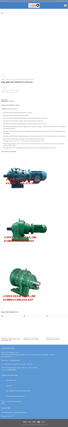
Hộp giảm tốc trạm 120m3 (52, 339)
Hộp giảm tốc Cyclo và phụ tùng (24, 79)
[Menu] (2, 6)
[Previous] (1, 329)
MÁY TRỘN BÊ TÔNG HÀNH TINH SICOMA (18, 391)
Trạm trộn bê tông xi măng (13, 401)
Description (4, 101)
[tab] (4, 101)
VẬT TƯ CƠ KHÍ (10, 79)
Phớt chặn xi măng (11, 380)
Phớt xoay (9, 385)
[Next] (66, 329)
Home (2, 79)
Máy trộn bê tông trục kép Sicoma (15, 396)
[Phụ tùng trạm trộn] (34, 5)
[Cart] (65, 5)
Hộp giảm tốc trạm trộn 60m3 (31, 339)
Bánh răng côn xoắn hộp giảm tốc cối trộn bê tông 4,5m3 (10, 339)
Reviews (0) (12, 101)
